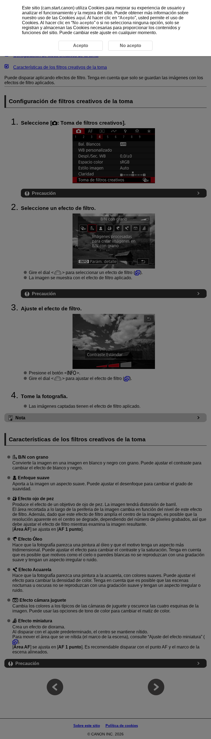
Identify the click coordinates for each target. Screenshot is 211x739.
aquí (80, 17)
